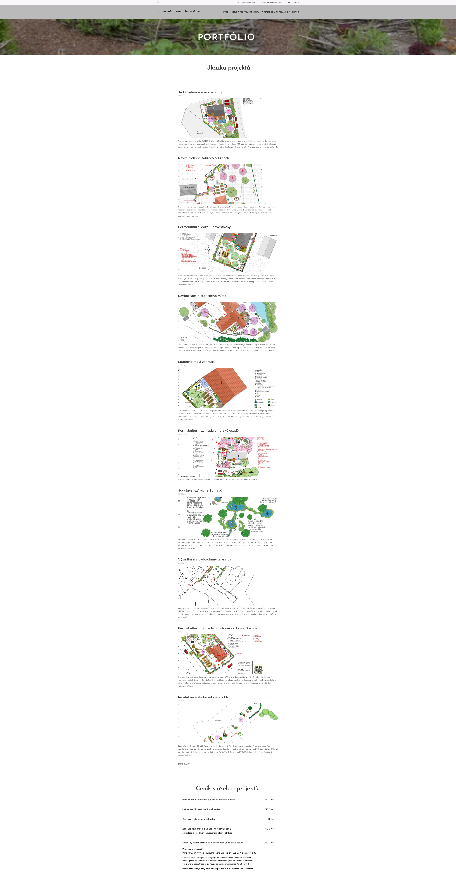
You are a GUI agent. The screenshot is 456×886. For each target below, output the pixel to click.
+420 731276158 (293, 2)
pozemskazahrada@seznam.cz (272, 2)
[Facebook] (157, 2)
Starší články (184, 764)
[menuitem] (226, 12)
